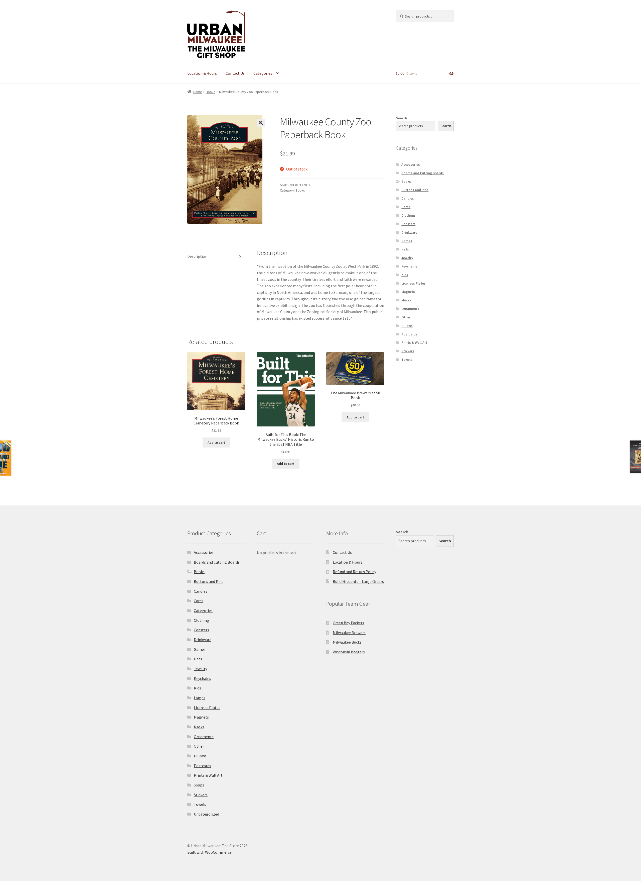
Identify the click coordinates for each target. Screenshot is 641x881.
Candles (407, 198)
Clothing (408, 215)
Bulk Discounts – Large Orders (358, 581)
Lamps (199, 697)
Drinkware (409, 232)
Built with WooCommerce (209, 852)
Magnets (408, 291)
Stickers (407, 351)
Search (401, 118)
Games (406, 240)
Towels (406, 359)
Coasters (408, 224)
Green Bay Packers (348, 622)
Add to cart (216, 442)
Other (405, 317)
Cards (405, 207)
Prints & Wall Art (414, 342)
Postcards (409, 334)
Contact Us (235, 73)
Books (210, 92)
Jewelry (407, 257)
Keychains (409, 266)
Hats (405, 249)
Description (197, 256)
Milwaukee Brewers (349, 632)
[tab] (216, 256)
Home (197, 92)
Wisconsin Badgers (349, 651)
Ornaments (410, 308)
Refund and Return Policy (354, 571)
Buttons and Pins (414, 190)
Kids (404, 275)
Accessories (410, 164)
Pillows (407, 325)
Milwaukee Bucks (347, 642)
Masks (406, 300)
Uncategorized (206, 814)
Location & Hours (202, 73)
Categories (262, 73)
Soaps (199, 784)
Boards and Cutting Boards (422, 173)
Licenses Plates (413, 283)
